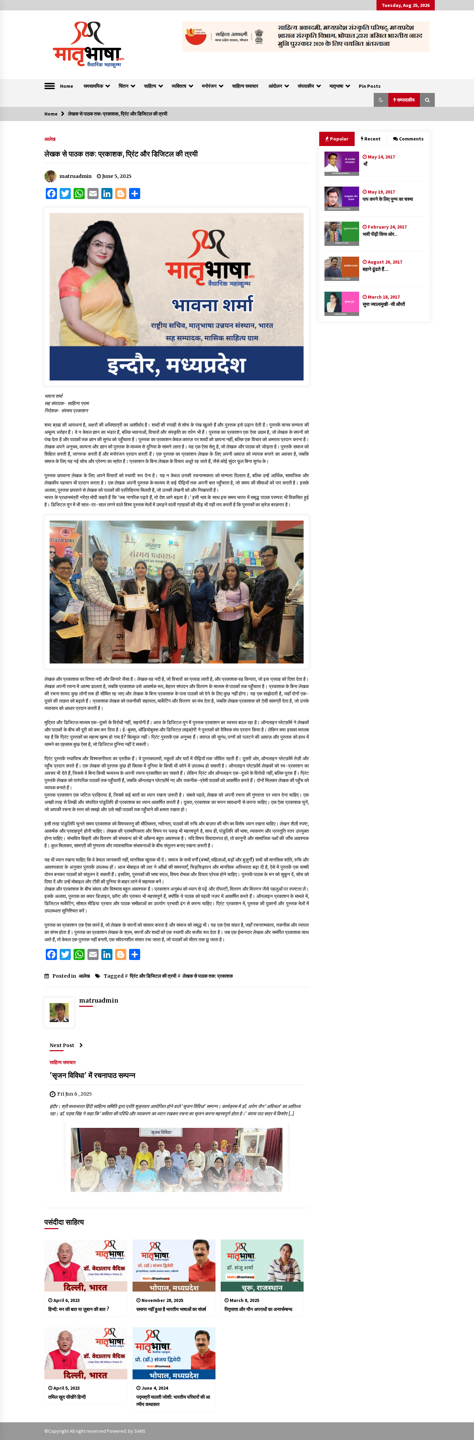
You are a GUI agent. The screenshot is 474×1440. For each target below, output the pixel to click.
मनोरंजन (209, 86)
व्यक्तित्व (179, 86)
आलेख (50, 139)
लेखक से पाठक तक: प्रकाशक (208, 976)
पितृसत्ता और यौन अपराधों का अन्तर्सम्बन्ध (258, 1309)
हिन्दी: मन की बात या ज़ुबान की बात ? (78, 1309)
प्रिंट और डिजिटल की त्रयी (153, 976)
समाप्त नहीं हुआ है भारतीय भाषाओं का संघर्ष (171, 1309)
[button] (381, 100)
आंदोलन (275, 86)
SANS (139, 1431)
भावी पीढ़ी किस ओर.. (380, 234)
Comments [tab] (411, 139)
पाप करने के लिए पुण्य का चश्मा (388, 199)
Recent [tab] (372, 139)
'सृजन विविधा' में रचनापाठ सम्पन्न (92, 1075)
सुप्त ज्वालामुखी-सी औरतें (384, 304)
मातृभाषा (336, 86)
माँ (365, 164)
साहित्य (150, 86)
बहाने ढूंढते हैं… (375, 269)
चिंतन (123, 86)
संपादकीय (306, 86)
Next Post (62, 1045)
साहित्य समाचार (245, 86)
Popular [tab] (339, 139)
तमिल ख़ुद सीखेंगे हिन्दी (67, 1397)
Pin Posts (370, 86)
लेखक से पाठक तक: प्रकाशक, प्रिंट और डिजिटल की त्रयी (121, 153)
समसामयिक (93, 86)
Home (66, 86)
